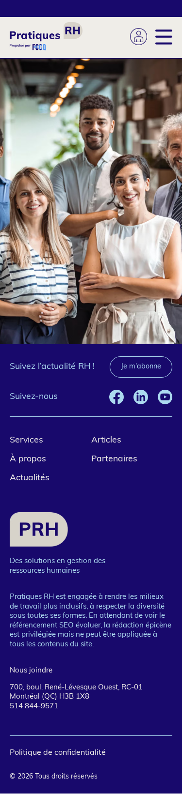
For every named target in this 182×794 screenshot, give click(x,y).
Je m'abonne (141, 366)
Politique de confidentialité (58, 753)
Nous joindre (31, 670)
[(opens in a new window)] (116, 397)
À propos (28, 459)
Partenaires (114, 459)
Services (26, 440)
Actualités (30, 478)
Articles (106, 440)
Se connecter (138, 36)
